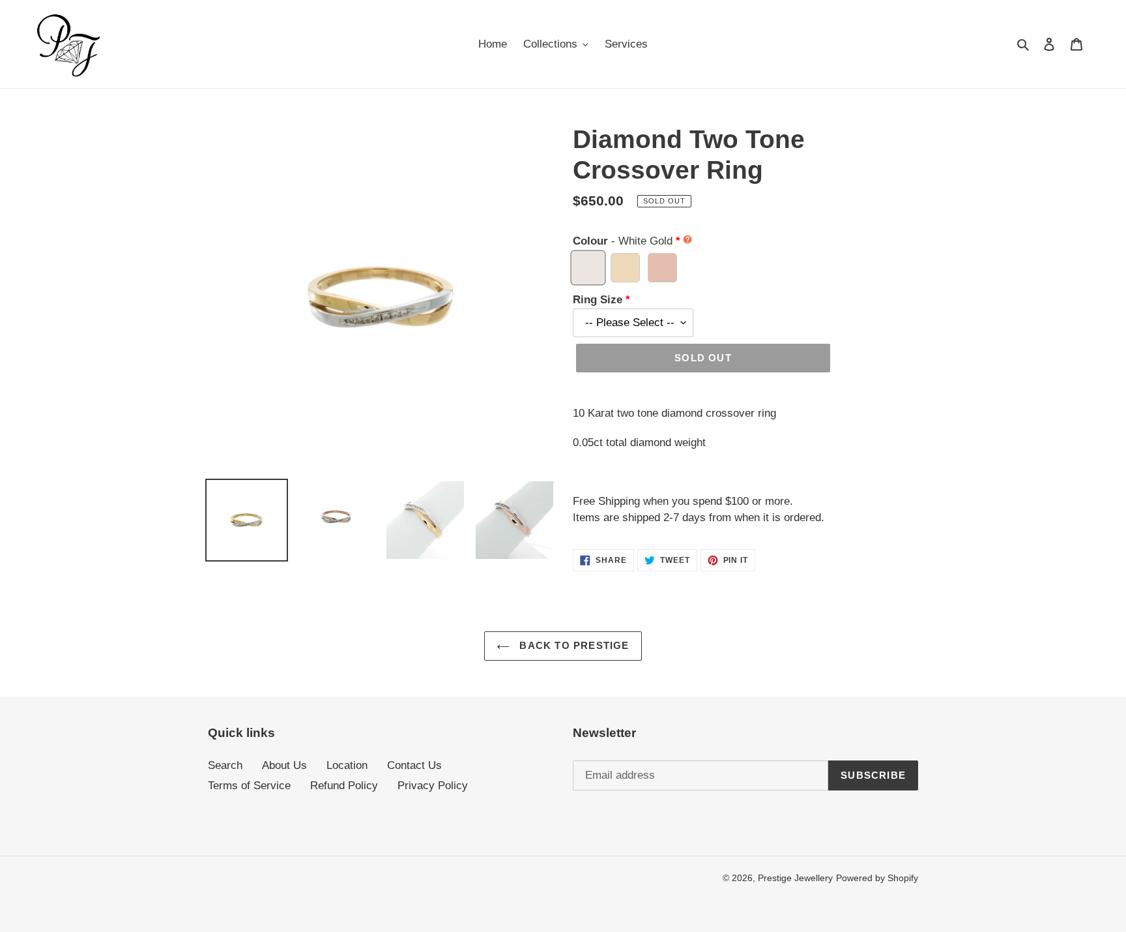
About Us (284, 765)
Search (225, 765)
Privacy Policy (432, 785)
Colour (622, 241)
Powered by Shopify (877, 878)
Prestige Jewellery (795, 878)
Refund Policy (344, 785)
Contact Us (414, 765)
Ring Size (597, 299)
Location (347, 765)
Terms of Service (249, 785)
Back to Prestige (572, 645)
